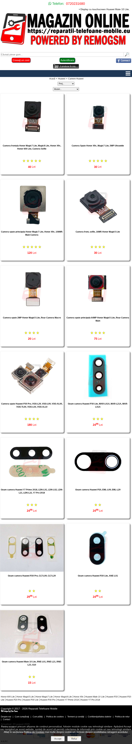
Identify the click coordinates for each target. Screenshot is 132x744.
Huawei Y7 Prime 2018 (68, 700)
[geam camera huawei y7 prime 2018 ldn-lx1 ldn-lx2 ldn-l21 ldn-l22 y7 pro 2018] (32, 484)
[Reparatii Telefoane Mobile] (66, 45)
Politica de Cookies (34, 732)
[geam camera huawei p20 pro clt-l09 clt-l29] (32, 570)
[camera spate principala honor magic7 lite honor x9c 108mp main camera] (32, 226)
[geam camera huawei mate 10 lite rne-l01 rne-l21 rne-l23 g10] (32, 656)
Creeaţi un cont (21, 60)
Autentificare (67, 60)
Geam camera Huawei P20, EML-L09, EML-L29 (97, 489)
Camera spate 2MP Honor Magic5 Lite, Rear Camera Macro (32, 318)
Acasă (52, 78)
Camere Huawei (76, 78)
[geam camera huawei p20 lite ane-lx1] (98, 570)
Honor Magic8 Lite (63, 697)
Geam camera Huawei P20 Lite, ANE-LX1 (98, 576)
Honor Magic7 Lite (44, 697)
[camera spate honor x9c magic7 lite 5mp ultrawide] (98, 140)
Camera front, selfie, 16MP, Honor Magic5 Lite (98, 232)
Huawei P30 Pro (48, 700)
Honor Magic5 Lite (25, 697)
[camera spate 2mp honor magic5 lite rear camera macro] (32, 312)
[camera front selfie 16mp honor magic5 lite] (98, 226)
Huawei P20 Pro (13, 700)
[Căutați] (126, 55)
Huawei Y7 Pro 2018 (90, 700)
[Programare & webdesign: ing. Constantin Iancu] (9, 711)
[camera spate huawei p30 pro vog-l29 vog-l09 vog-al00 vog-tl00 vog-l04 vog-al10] (32, 398)
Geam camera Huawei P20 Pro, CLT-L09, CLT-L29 (32, 576)
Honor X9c (79, 697)
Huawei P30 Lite (30, 700)
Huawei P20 (112, 697)
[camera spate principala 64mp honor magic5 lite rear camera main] (98, 312)
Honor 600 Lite (8, 697)
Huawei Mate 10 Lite (94, 697)
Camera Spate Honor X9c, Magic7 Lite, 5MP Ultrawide (98, 146)
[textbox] (62, 54)
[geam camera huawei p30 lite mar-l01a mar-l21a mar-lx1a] (98, 398)
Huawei (61, 78)
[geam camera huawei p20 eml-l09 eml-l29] (98, 484)
